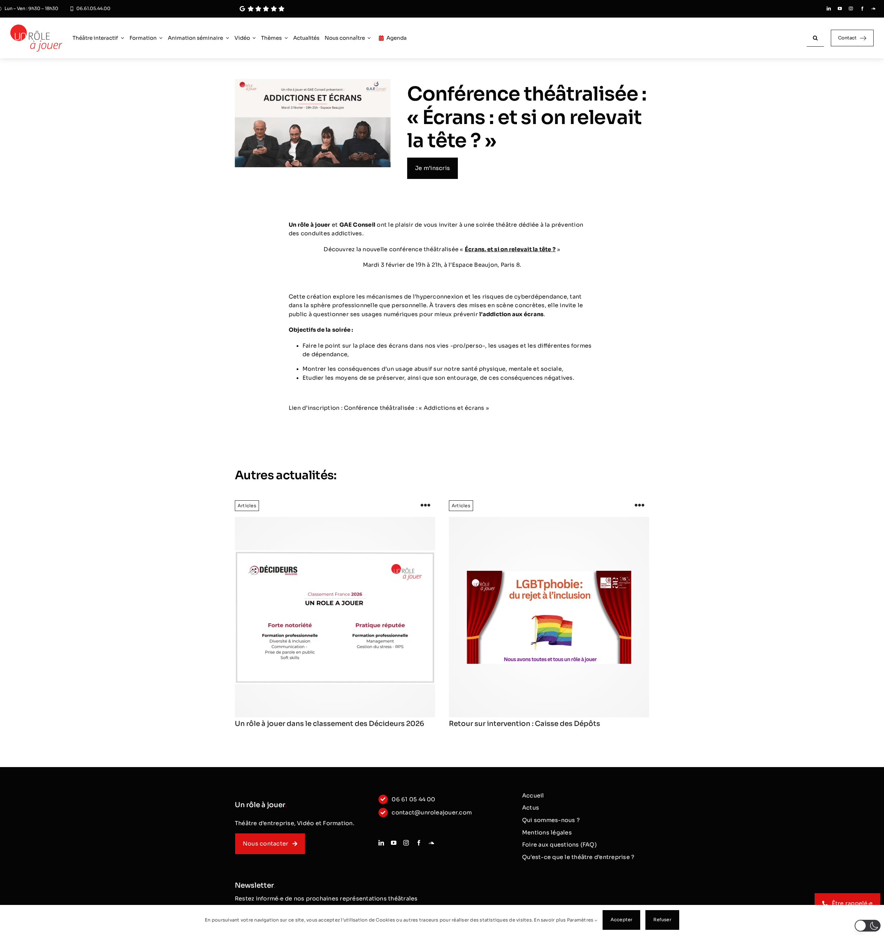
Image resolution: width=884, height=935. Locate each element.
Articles (247, 506)
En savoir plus (550, 920)
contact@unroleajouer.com (432, 812)
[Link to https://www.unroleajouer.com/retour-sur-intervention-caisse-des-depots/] (639, 505)
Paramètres (581, 920)
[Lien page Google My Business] (416, 8)
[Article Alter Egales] (549, 617)
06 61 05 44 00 (413, 799)
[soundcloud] (873, 9)
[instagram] (851, 9)
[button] (868, 926)
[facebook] (862, 9)
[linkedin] (829, 9)
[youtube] (840, 9)
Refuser (662, 920)
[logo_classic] (36, 27)
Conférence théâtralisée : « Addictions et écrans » (416, 408)
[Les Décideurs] (335, 617)
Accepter (622, 920)
